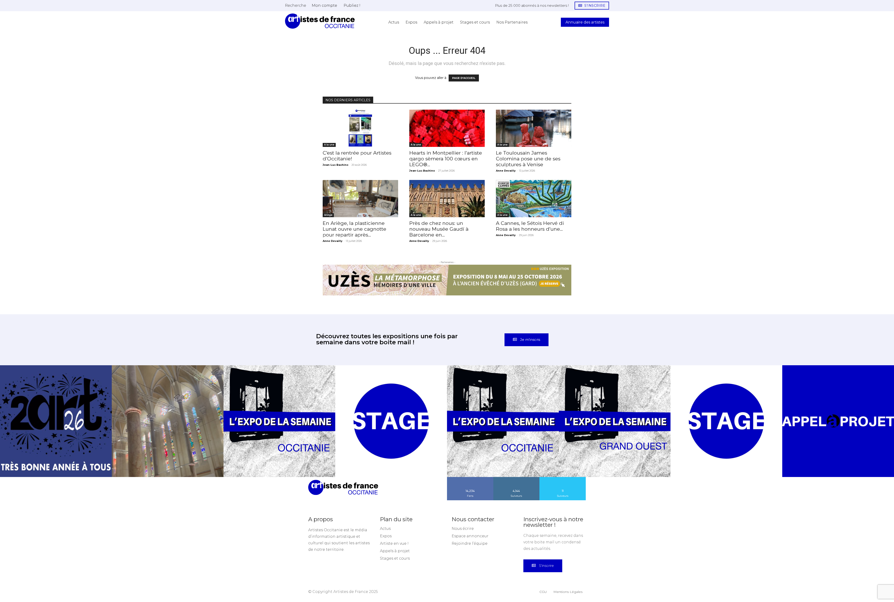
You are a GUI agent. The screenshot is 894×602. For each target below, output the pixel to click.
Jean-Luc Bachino (335, 164)
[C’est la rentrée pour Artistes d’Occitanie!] (360, 128)
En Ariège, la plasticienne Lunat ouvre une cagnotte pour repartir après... (354, 229)
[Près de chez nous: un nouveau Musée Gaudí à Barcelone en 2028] (447, 198)
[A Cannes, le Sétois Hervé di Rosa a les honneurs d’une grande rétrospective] (533, 198)
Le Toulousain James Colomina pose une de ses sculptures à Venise (528, 158)
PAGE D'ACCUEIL (463, 78)
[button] (295, 5)
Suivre (516, 506)
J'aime (470, 506)
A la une (329, 144)
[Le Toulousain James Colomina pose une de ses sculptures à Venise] (533, 128)
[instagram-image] (56, 448)
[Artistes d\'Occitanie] (320, 21)
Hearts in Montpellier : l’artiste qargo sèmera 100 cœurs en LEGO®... (445, 158)
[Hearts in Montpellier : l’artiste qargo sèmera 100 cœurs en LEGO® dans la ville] (447, 128)
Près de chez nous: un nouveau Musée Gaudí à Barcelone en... (438, 229)
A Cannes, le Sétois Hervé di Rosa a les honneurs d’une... (530, 226)
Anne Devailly (506, 170)
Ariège (328, 214)
